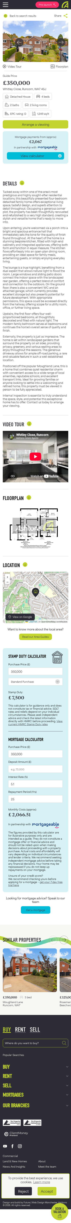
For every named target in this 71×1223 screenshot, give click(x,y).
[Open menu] (5, 5)
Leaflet (32, 621)
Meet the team (47, 1166)
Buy (6, 1067)
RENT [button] (20, 1029)
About (41, 1161)
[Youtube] (5, 1146)
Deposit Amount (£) (19, 761)
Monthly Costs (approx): (22, 809)
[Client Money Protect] (16, 1134)
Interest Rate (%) (18, 776)
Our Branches (16, 1105)
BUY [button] (7, 1029)
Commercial (10, 1156)
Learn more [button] (41, 1181)
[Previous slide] (19, 42)
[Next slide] (61, 42)
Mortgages (13, 1095)
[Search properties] (64, 1043)
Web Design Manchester (44, 1202)
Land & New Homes (15, 1161)
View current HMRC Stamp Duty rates (35, 722)
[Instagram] (20, 1146)
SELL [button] (35, 1029)
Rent (7, 1076)
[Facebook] (12, 1146)
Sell (7, 1085)
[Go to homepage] (65, 4)
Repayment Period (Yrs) (22, 791)
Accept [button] (47, 1191)
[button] (35, 592)
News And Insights (14, 1166)
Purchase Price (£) (19, 664)
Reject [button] (23, 1191)
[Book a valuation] (59, 1211)
